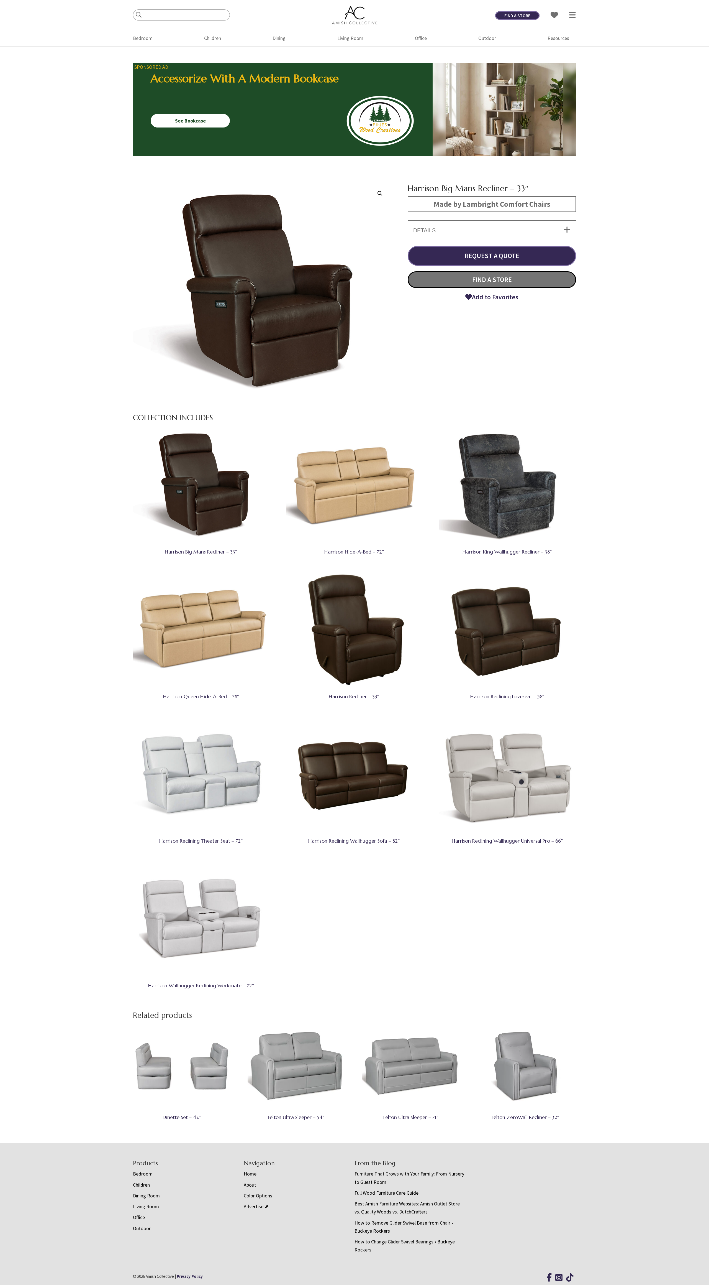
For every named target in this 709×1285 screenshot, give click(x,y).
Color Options (258, 1195)
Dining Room (146, 1195)
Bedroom (143, 38)
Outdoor (487, 38)
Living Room (350, 38)
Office (421, 38)
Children (212, 38)
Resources (558, 38)
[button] (380, 193)
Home (250, 1174)
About (250, 1185)
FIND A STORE (517, 15)
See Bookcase (190, 121)
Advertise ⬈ (256, 1206)
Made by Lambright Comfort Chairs (492, 204)
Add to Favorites (495, 297)
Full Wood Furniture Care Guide (386, 1193)
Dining (279, 38)
